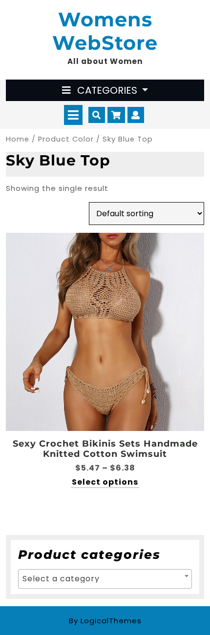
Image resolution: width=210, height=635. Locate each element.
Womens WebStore (105, 31)
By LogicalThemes (105, 620)
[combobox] (105, 579)
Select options (105, 482)
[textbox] (105, 578)
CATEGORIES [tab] (107, 90)
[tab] (73, 115)
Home (17, 139)
